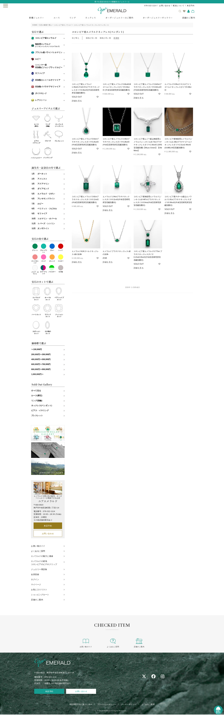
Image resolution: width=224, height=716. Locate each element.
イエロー (61, 261)
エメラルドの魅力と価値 (42, 556)
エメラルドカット (36, 299)
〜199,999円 (36, 349)
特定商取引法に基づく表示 (80, 704)
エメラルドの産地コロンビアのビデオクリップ (44, 562)
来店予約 (190, 6)
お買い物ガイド (38, 546)
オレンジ (52, 261)
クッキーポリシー (128, 704)
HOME (34, 25)
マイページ (36, 584)
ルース (57, 17)
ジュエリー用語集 (39, 569)
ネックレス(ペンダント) (41, 405)
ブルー (52, 250)
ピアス (36, 142)
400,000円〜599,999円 (41, 359)
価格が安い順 (91, 38)
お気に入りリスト (39, 589)
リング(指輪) (36, 401)
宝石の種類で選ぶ (45, 25)
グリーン (35, 250)
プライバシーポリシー (106, 704)
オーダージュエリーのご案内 (119, 17)
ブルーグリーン (43, 251)
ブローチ (48, 141)
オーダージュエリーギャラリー (158, 17)
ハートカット (36, 314)
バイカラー (52, 272)
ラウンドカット (48, 315)
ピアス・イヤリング (40, 410)
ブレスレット (59, 141)
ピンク (43, 261)
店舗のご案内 (188, 17)
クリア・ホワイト (35, 273)
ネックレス (90, 17)
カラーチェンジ (43, 272)
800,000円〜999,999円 (41, 369)
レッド (60, 250)
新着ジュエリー (36, 17)
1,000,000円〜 (37, 374)
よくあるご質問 (38, 551)
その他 (60, 272)
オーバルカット (48, 299)
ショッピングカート (40, 594)
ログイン (35, 579)
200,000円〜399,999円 (41, 354)
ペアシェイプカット (59, 299)
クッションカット (59, 315)
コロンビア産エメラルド (63, 25)
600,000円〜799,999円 (41, 364)
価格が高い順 (105, 38)
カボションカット (36, 332)
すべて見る (36, 391)
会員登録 (35, 574)
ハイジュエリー (36, 158)
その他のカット (48, 332)
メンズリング (47, 158)
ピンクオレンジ (35, 262)
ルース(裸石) (36, 395)
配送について (178, 6)
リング (72, 17)
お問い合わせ (164, 6)
